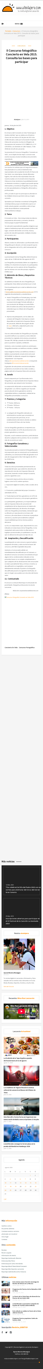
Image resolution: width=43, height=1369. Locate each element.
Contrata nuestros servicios (10, 1231)
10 (5, 1183)
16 (35, 1183)
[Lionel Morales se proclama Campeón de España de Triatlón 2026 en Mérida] (6, 1307)
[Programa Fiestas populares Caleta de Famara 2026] (6, 1322)
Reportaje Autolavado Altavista (11, 1258)
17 (5, 1186)
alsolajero (17, 119)
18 (10, 1186)
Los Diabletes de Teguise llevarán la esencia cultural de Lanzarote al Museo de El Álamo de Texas (19, 1090)
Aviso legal (5, 1237)
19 (15, 1186)
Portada (8, 31)
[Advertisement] (21, 88)
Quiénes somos (7, 1226)
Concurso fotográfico (27, 647)
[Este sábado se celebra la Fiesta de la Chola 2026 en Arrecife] (6, 1315)
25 (10, 1190)
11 (10, 1183)
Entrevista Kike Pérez (8, 1261)
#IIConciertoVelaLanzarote (20, 363)
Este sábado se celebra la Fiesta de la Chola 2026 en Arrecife (27, 1312)
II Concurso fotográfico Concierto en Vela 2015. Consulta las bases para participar (21, 56)
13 (20, 1183)
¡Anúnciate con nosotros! (9, 1234)
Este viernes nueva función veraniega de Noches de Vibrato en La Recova (26, 1282)
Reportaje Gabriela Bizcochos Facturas (14, 1272)
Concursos (16, 31)
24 (5, 1190)
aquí (10, 326)
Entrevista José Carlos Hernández (12, 1264)
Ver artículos (9, 986)
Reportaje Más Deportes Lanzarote (13, 1269)
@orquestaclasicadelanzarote (19, 361)
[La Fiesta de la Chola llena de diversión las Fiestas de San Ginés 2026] (6, 1300)
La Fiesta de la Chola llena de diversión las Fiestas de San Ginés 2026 (26, 1297)
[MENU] (21, 24)
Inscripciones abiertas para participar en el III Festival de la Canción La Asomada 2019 (23, 921)
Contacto (4, 1239)
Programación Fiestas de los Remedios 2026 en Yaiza (27, 1290)
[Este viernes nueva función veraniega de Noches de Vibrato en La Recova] (6, 1286)
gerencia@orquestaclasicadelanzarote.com (20, 292)
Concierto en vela (11, 647)
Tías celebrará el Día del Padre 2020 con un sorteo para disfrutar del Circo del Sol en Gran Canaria (23, 889)
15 (30, 1183)
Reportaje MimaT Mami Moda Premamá (14, 1266)
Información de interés (9, 1255)
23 (35, 1186)
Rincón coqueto (6, 1253)
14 (25, 1183)
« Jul (5, 1199)
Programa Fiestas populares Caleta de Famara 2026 (25, 1319)
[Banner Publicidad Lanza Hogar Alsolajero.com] (21, 165)
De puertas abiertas (8, 1229)
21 (25, 1186)
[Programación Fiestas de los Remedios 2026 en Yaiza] (6, 1293)
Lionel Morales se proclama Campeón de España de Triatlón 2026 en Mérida (26, 1304)
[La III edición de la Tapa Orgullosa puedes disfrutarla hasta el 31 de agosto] (21, 1056)
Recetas (4, 1250)
